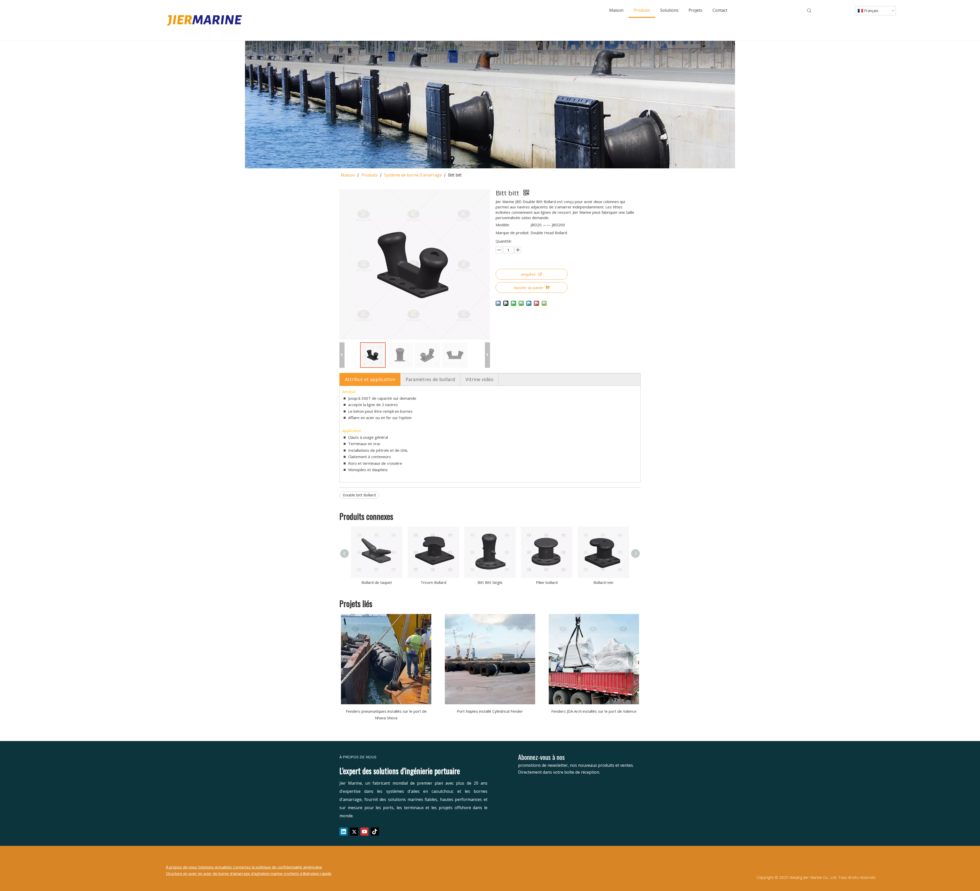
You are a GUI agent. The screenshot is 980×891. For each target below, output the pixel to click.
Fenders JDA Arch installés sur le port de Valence (593, 711)
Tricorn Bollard (433, 582)
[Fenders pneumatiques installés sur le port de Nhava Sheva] (386, 659)
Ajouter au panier (529, 287)
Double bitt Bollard (359, 494)
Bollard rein (603, 582)
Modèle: (503, 224)
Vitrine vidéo (479, 379)
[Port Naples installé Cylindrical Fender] (490, 659)
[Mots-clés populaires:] (809, 10)
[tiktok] (375, 831)
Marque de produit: (512, 232)
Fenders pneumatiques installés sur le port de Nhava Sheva (386, 714)
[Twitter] (354, 831)
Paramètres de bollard (430, 379)
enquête (528, 274)
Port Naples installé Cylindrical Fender (490, 711)
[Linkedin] (343, 831)
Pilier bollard (547, 582)
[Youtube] (364, 831)
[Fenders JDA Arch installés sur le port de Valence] (593, 659)
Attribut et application (370, 379)
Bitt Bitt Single (490, 582)
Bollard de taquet (376, 582)
